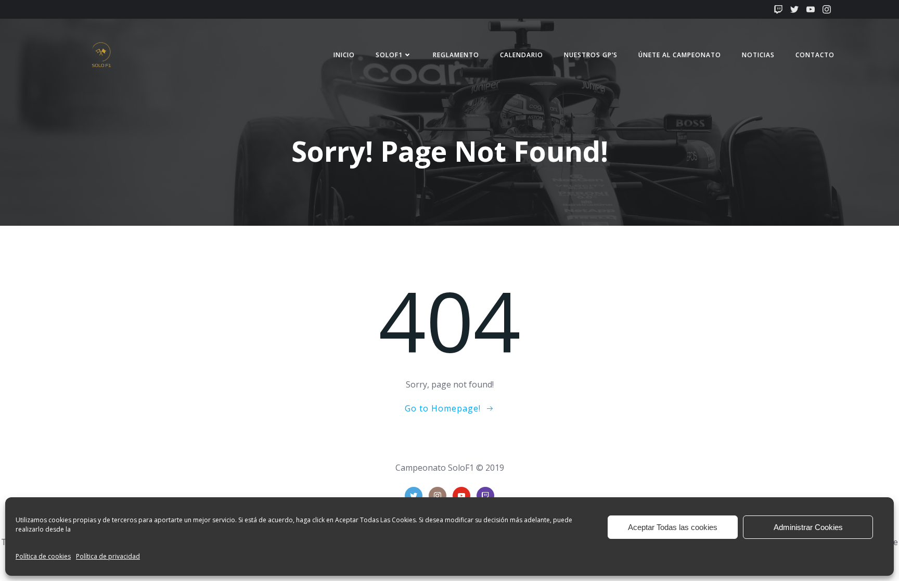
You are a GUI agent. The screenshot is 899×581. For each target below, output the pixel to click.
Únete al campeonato (679, 54)
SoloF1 (389, 54)
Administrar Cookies (808, 527)
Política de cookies (43, 556)
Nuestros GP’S (591, 54)
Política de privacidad (108, 556)
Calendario (521, 54)
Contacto (814, 54)
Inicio (344, 54)
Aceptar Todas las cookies (672, 527)
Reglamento (456, 54)
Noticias (758, 54)
